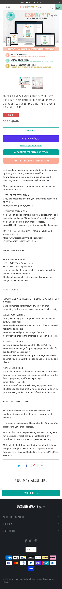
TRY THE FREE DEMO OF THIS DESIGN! (31, 161)
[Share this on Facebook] (27, 465)
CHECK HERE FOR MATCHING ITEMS (31, 152)
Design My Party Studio (18, 579)
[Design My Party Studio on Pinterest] (36, 541)
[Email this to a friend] (42, 465)
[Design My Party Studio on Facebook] (26, 541)
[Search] (51, 7)
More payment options (31, 145)
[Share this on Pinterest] (34, 465)
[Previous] (5, 41)
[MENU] (1, 7)
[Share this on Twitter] (19, 465)
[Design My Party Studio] (31, 7)
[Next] (57, 41)
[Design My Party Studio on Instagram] (31, 541)
